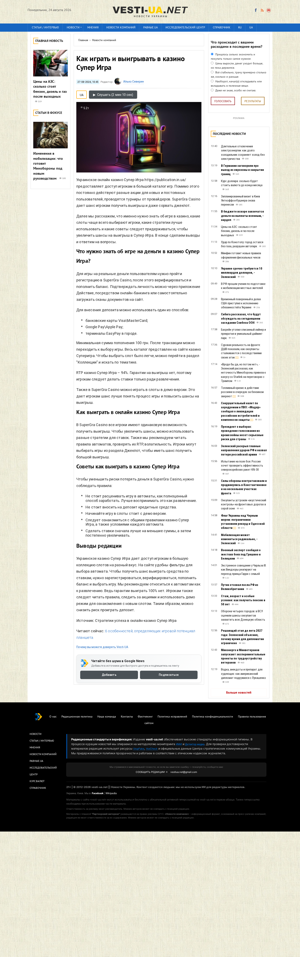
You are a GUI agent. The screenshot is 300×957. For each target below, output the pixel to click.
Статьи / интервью (45, 27)
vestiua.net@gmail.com (183, 771)
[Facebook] (256, 10)
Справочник (221, 27)
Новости (73, 27)
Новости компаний (121, 27)
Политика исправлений (172, 717)
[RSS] (262, 10)
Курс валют (37, 781)
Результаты (252, 101)
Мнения (93, 27)
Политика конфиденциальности (212, 717)
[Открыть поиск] (268, 10)
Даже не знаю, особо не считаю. (235, 90)
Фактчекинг (145, 717)
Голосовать (222, 101)
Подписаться (169, 674)
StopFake (138, 748)
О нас (53, 717)
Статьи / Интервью (42, 741)
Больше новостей (238, 693)
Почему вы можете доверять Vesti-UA (102, 647)
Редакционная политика (76, 717)
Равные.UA (150, 27)
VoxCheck (152, 748)
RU (240, 27)
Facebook (97, 793)
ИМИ (179, 744)
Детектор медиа (194, 744)
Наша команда (106, 717)
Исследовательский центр (185, 27)
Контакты (127, 717)
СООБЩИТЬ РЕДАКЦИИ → (152, 771)
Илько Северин (133, 81)
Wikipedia (111, 793)
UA (251, 27)
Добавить (109, 674)
